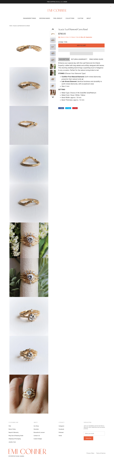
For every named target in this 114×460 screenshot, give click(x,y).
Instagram (61, 426)
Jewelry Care (12, 442)
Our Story (36, 426)
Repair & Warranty (14, 432)
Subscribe (88, 438)
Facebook (61, 429)
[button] (81, 50)
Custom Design (38, 438)
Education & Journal (39, 432)
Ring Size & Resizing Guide (16, 435)
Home (10, 25)
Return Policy (12, 429)
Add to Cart (81, 45)
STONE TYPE (62, 42)
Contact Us (37, 435)
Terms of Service (100, 453)
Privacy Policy (90, 453)
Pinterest (61, 432)
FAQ (10, 426)
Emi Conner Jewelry (18, 456)
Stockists (36, 429)
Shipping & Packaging (15, 438)
